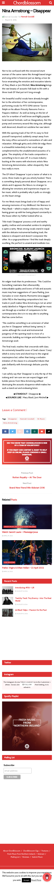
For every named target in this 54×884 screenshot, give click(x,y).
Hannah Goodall (27, 17)
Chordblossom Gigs (31, 851)
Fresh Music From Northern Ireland (20, 527)
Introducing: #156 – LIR (24, 587)
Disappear (12, 419)
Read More (36, 880)
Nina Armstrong (10, 423)
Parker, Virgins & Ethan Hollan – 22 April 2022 (23, 567)
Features (45, 851)
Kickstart (41, 854)
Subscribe (9, 765)
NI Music (41, 419)
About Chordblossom (11, 851)
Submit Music (37, 857)
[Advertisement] (27, 638)
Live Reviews (9, 562)
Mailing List (15, 857)
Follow (28, 685)
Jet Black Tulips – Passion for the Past (31, 610)
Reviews (25, 857)
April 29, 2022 (8, 536)
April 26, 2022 (8, 571)
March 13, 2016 (11, 20)
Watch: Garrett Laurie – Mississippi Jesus (20, 532)
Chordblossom (27, 2)
